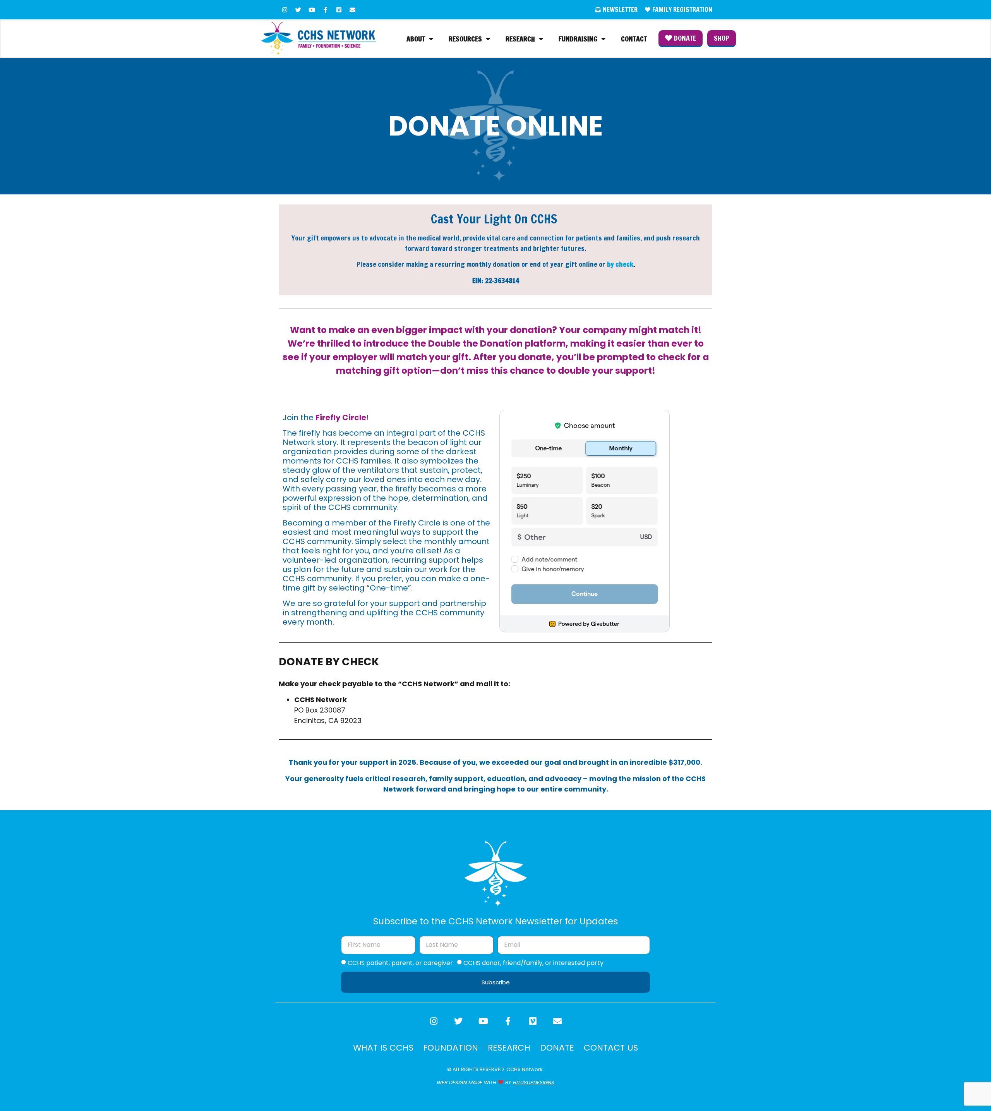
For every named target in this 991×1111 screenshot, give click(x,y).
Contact (634, 39)
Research (520, 39)
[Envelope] (352, 9)
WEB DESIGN (452, 1082)
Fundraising (578, 39)
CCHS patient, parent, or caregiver (400, 962)
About (415, 39)
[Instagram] (284, 9)
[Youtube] (311, 9)
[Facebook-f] (325, 9)
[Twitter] (298, 9)
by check (620, 264)
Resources (465, 39)
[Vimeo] (339, 9)
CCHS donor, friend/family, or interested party (533, 962)
